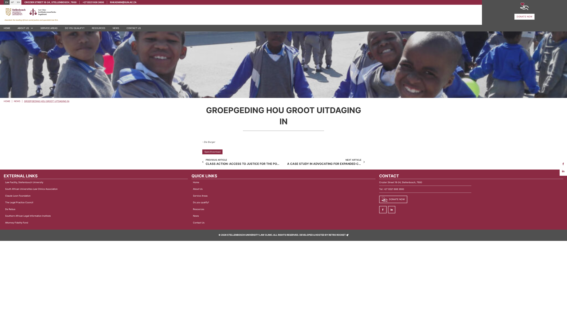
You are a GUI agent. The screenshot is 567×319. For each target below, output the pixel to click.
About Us (23, 28)
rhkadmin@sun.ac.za (123, 2)
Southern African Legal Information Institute (28, 215)
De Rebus (10, 209)
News (116, 28)
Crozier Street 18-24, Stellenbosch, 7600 (400, 182)
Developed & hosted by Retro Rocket (322, 234)
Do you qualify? (74, 28)
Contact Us (134, 28)
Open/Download (212, 152)
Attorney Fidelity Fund (16, 222)
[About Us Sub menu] (33, 28)
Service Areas (49, 28)
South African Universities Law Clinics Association (31, 189)
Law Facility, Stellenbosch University (24, 182)
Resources (98, 28)
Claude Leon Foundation (18, 195)
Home (7, 28)
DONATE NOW (524, 16)
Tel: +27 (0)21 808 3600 (391, 189)
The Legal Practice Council (19, 202)
